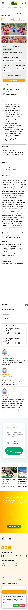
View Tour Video (22, 19)
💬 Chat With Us (14, 526)
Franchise (3, 574)
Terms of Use (18, 568)
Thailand (9, 7)
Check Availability (14, 80)
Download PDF (16, 19)
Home (3, 7)
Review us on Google (15, 442)
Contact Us (17, 563)
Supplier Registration (19, 574)
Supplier (3, 577)
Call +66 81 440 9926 (13, 333)
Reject (22, 605)
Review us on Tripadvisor (17, 450)
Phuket (15, 7)
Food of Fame (18, 579)
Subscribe (14, 592)
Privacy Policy (18, 565)
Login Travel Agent (19, 577)
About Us (3, 565)
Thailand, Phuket (4, 19)
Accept (15, 605)
